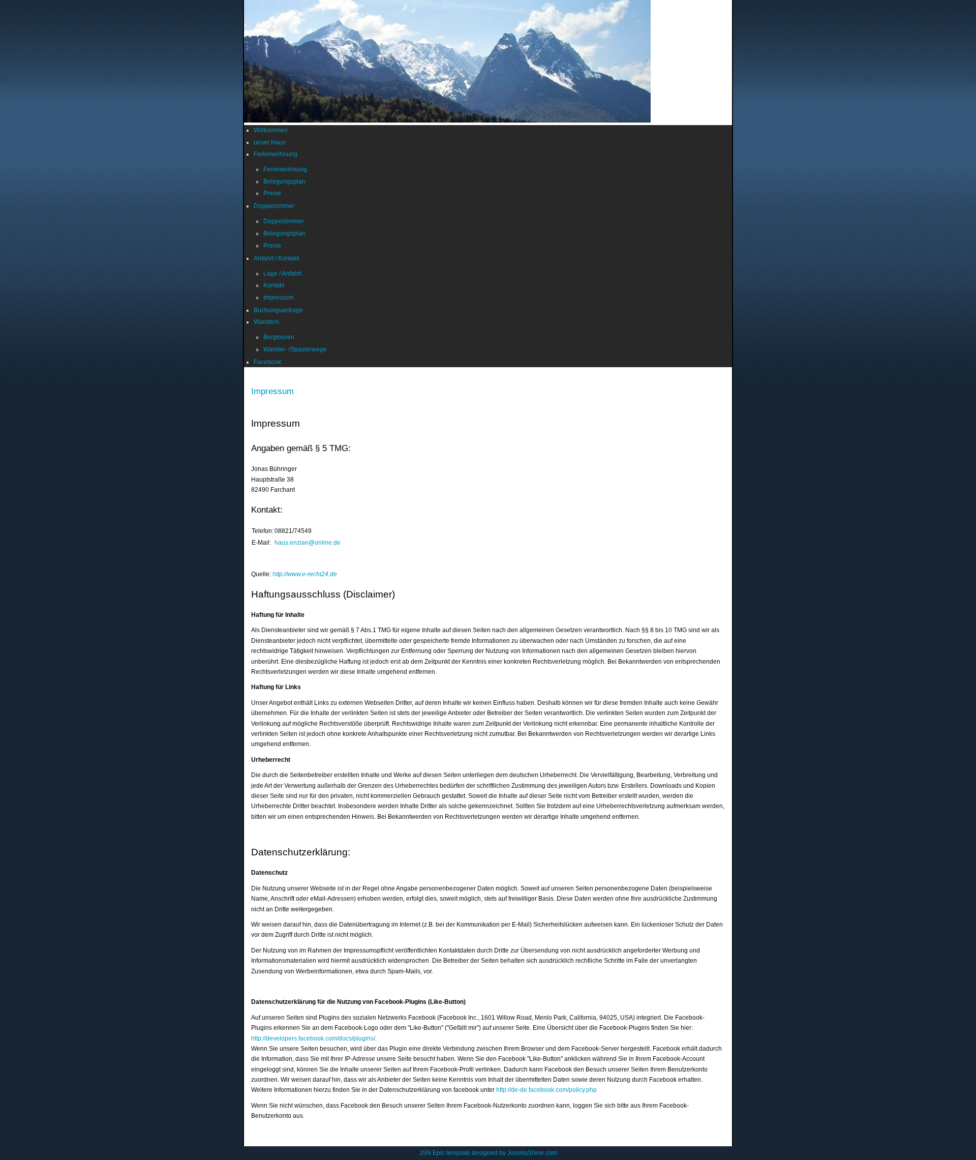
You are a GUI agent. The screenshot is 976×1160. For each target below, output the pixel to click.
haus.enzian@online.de (307, 542)
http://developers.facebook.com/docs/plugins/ (313, 1038)
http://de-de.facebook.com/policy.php (546, 1089)
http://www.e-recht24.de (304, 574)
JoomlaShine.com (532, 1152)
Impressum (272, 391)
